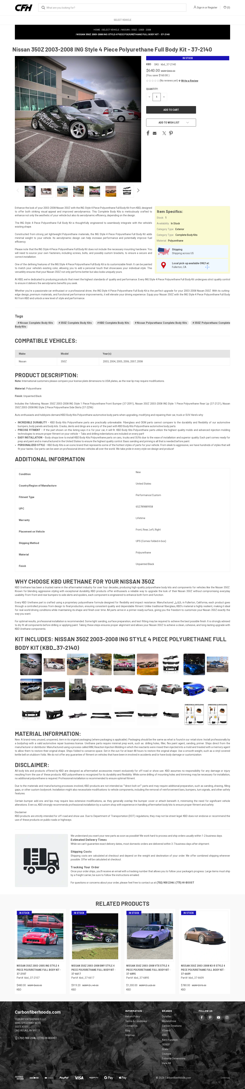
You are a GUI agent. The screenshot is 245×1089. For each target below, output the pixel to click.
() (228, 7)
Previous (18, 191)
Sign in (200, 7)
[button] (188, 80)
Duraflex (166, 1016)
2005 (119, 361)
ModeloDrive (169, 1021)
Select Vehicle (122, 19)
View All (166, 1063)
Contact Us (131, 1025)
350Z (64, 361)
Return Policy (132, 1016)
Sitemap (130, 1035)
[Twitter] (164, 133)
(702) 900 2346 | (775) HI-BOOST (37, 1038)
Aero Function (170, 1039)
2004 (113, 361)
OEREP (166, 1044)
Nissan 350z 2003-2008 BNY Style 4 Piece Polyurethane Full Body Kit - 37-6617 (93, 969)
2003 (106, 361)
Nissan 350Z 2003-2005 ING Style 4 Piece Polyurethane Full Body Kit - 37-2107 (39, 969)
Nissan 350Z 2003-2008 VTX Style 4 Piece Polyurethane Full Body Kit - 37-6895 (148, 969)
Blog (127, 1030)
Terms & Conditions (136, 1021)
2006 (126, 361)
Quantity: (152, 89)
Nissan (22, 361)
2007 (133, 361)
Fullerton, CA (179, 267)
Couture (166, 1053)
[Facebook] (148, 133)
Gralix (165, 1049)
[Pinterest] (171, 133)
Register (212, 7)
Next (138, 191)
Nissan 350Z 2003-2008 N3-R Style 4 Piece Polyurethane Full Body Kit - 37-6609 (203, 969)
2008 (140, 361)
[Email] (154, 133)
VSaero (166, 1030)
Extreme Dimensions (173, 1058)
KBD (164, 1035)
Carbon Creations (172, 1025)
